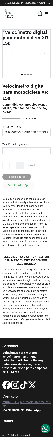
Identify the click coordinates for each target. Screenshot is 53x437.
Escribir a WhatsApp (18, 185)
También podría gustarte (15, 144)
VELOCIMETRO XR (13, 127)
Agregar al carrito (17, 177)
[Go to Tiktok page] (23, 385)
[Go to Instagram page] (15, 385)
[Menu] (46, 13)
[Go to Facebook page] (6, 385)
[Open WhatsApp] (45, 428)
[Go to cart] (39, 13)
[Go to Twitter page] (32, 385)
